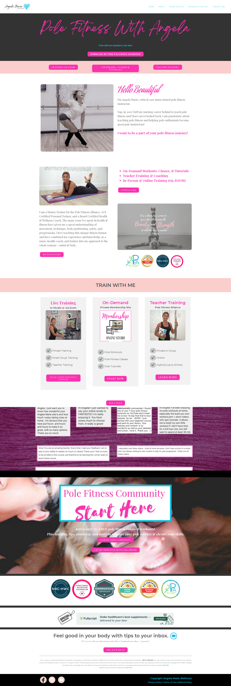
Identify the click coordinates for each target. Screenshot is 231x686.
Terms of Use (169, 682)
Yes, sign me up (115, 650)
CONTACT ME (219, 7)
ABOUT (162, 7)
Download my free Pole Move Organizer (116, 54)
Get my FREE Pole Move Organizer (115, 550)
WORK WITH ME (176, 7)
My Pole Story (52, 255)
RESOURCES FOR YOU (198, 7)
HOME (151, 7)
